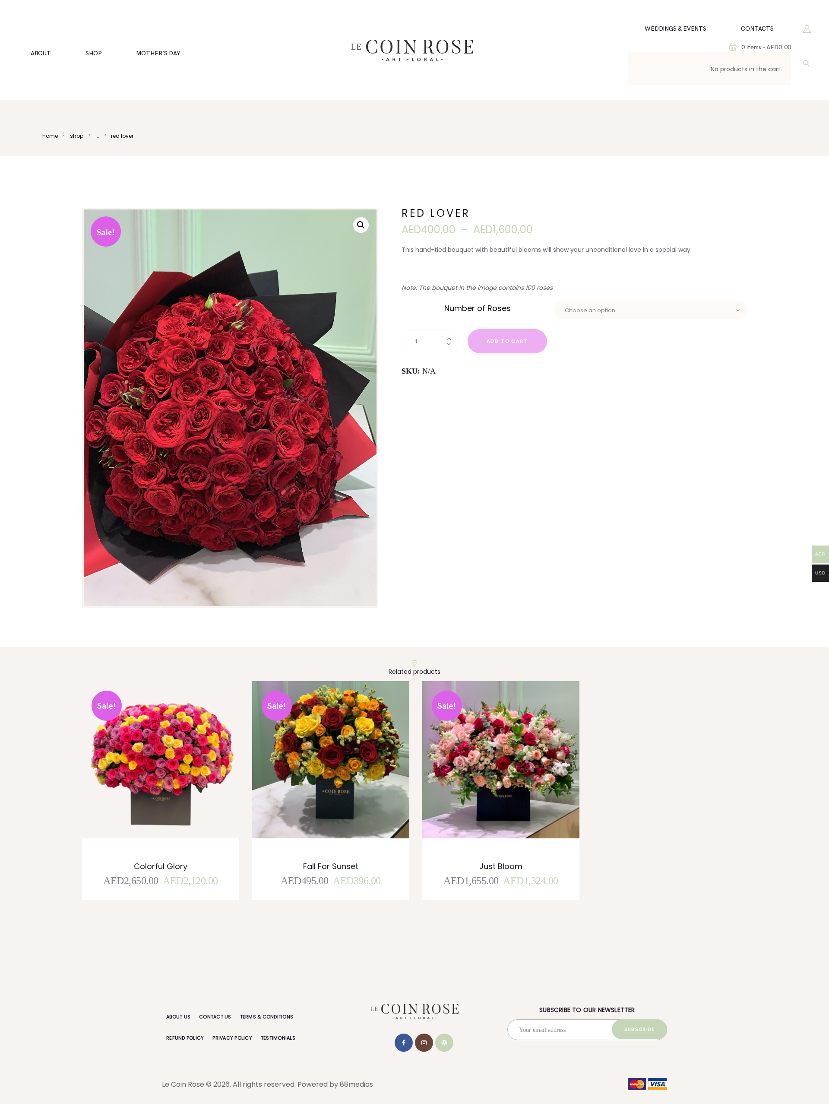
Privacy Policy (232, 1037)
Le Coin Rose (183, 1084)
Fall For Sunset (330, 866)
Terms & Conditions (267, 1016)
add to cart (507, 341)
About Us (178, 1016)
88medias (356, 1084)
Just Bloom (500, 866)
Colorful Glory (160, 866)
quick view (166, 771)
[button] (361, 225)
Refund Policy (185, 1037)
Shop (76, 136)
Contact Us (215, 1016)
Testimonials (278, 1037)
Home (50, 136)
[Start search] (806, 63)
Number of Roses (477, 308)
